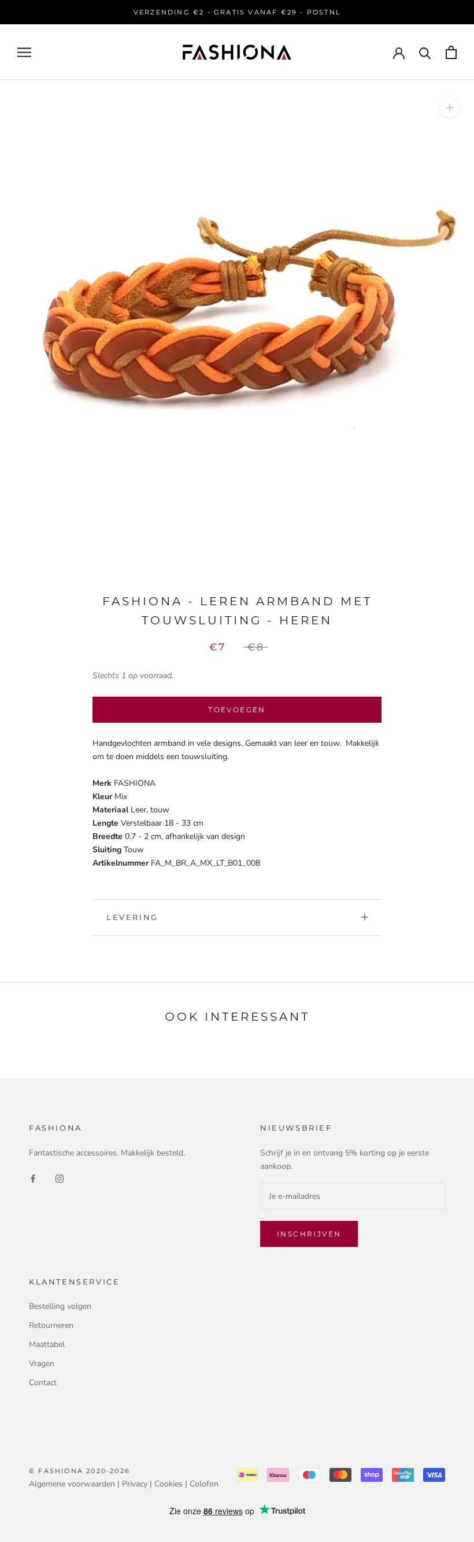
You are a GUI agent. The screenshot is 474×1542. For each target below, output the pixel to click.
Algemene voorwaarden (72, 1483)
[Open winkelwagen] (451, 52)
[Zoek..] (425, 52)
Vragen (41, 1363)
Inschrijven (309, 1234)
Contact (43, 1382)
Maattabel (47, 1344)
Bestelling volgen (60, 1306)
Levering (132, 917)
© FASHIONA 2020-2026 (79, 1471)
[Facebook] (33, 1177)
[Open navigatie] (24, 52)
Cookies (168, 1483)
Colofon (204, 1483)
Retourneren (51, 1325)
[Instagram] (59, 1177)
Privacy (134, 1483)
